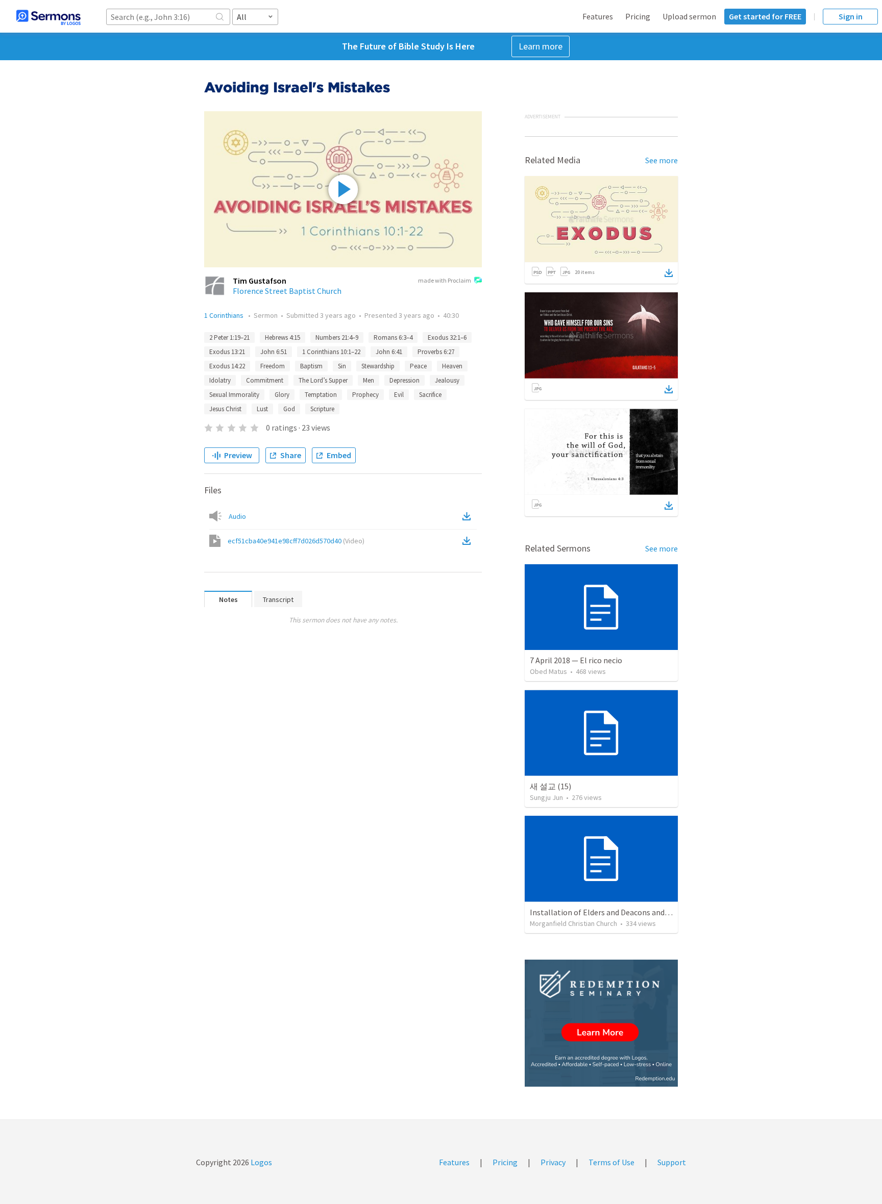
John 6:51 (273, 351)
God (289, 409)
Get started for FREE (765, 16)
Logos (260, 1162)
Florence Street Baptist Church (287, 291)
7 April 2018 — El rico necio (576, 660)
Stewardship (378, 366)
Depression (404, 380)
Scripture (322, 409)
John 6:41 (389, 351)
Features (597, 16)
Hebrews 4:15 (282, 337)
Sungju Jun (546, 797)
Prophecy (365, 394)
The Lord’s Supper (323, 380)
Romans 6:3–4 (393, 337)
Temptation (321, 394)
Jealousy (447, 380)
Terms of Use (611, 1162)
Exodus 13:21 (227, 351)
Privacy (553, 1162)
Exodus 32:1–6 (447, 337)
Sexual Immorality (234, 394)
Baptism (311, 366)
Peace (418, 366)
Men (368, 380)
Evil (399, 394)
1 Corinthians (224, 315)
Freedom (272, 366)
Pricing (637, 16)
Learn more (540, 46)
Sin (342, 366)
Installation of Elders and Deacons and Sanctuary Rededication (639, 912)
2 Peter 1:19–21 (229, 337)
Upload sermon (689, 16)
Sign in (851, 16)
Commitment (264, 380)
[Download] (669, 273)
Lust (262, 409)
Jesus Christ (225, 409)
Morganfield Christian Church (573, 923)
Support (671, 1162)
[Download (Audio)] (468, 516)
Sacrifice (430, 394)
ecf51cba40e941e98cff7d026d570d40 (296, 540)
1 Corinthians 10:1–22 (331, 351)
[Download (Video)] (468, 540)
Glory (282, 394)
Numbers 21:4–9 (336, 337)
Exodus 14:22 (227, 366)
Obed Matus (548, 671)
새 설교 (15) (550, 786)
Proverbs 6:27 (436, 351)
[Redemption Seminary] (601, 1023)
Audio (237, 516)
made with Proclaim (444, 280)
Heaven (452, 366)
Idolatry (220, 380)
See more (661, 160)
